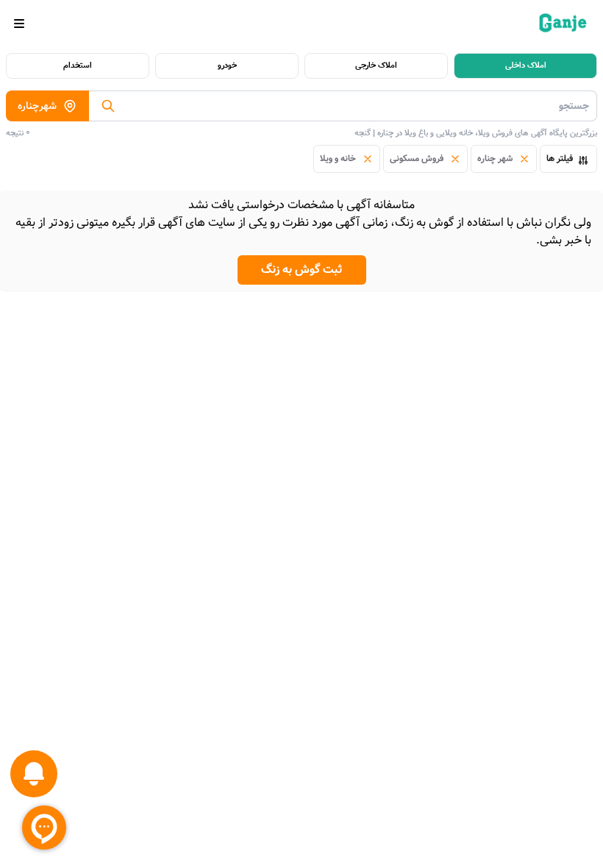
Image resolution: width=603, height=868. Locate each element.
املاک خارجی (376, 65)
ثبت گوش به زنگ (302, 269)
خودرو (227, 65)
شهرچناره (37, 106)
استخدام (77, 65)
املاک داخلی (525, 65)
